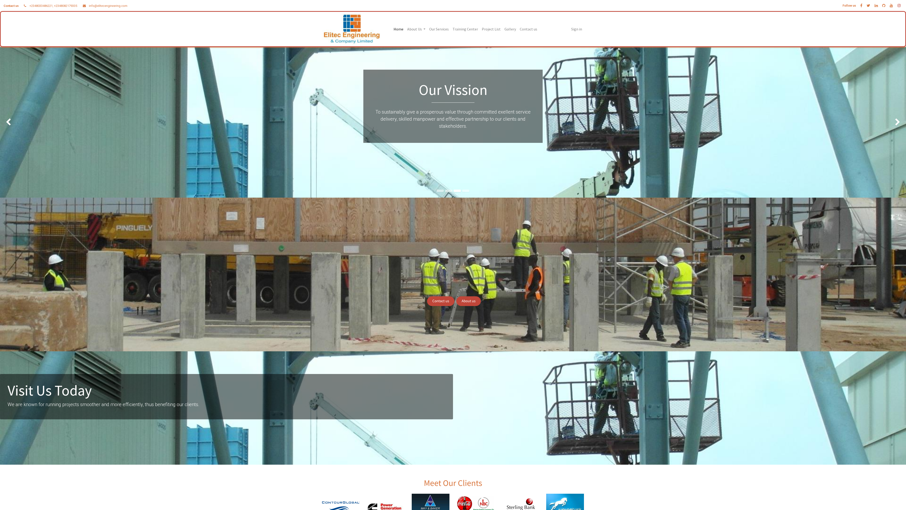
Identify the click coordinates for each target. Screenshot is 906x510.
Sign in (576, 29)
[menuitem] (398, 29)
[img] (36, 122)
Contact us (440, 301)
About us (469, 301)
